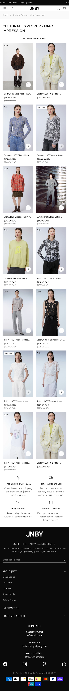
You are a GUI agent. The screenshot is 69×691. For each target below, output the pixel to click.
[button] (11, 8)
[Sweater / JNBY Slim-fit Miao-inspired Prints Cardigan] (18, 128)
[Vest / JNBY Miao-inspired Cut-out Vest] (51, 312)
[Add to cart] (61, 146)
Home (5, 15)
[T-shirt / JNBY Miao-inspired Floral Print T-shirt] (18, 435)
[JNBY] (34, 8)
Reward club (9, 594)
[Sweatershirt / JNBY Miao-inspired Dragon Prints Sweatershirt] (18, 250)
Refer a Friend (9, 600)
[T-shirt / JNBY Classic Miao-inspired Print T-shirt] (18, 374)
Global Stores (9, 577)
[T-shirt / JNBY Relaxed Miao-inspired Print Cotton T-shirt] (51, 374)
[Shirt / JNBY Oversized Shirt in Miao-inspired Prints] (18, 189)
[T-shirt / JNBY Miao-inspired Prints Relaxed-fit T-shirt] (18, 312)
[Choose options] (28, 84)
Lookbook (7, 588)
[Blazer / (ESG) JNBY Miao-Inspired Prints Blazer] (51, 66)
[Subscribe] (63, 560)
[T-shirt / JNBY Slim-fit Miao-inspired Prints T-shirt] (51, 250)
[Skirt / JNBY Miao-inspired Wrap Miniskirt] (18, 66)
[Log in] (58, 8)
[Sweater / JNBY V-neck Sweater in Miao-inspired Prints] (51, 128)
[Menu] (4, 8)
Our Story (7, 582)
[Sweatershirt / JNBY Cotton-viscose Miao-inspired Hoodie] (51, 189)
